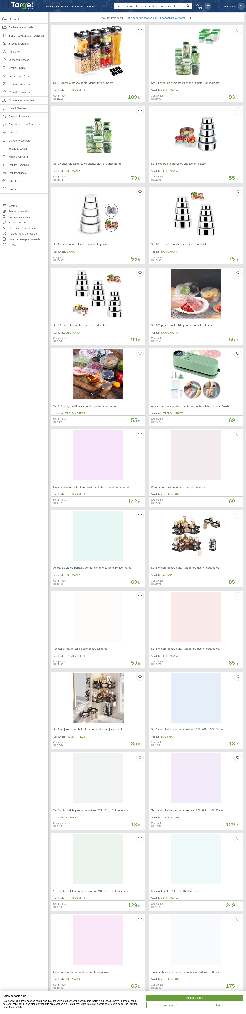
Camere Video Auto (19, 140)
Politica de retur (17, 222)
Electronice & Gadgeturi (26, 35)
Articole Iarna (15, 181)
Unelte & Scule (17, 68)
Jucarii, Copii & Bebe (20, 76)
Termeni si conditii (18, 211)
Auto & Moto (15, 51)
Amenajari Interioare (19, 116)
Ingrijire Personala (18, 164)
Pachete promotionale (20, 27)
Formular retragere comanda (24, 239)
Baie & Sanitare (17, 108)
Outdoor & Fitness (18, 59)
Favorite (13, 189)
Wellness (13, 132)
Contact (12, 205)
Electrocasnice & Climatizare (24, 124)
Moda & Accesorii (18, 156)
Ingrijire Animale (17, 173)
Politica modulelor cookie (22, 233)
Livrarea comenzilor (19, 217)
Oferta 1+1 (14, 19)
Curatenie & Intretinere (21, 100)
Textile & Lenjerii (17, 148)
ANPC (12, 244)
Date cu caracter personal (22, 228)
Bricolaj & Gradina (57, 6)
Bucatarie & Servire (83, 6)
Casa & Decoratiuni (19, 92)
